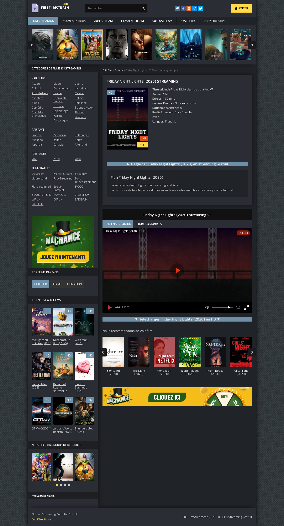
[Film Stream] (48, 8)
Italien (57, 139)
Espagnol (38, 139)
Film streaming (43, 20)
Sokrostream (162, 20)
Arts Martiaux (40, 93)
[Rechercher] (143, 8)
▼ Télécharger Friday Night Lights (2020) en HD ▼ (177, 319)
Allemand (81, 144)
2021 (34, 159)
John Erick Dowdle (180, 112)
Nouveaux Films (185, 103)
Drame (167, 103)
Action (36, 83)
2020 (165, 94)
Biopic (36, 102)
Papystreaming (215, 20)
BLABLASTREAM (41, 194)
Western (80, 117)
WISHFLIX (37, 204)
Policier (79, 98)
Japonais (37, 144)
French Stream (62, 173)
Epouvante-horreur (60, 99)
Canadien (59, 144)
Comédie (37, 107)
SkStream (188, 20)
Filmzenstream (132, 20)
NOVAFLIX (59, 194)
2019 (78, 159)
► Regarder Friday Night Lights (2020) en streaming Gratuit (177, 164)
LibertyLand (39, 178)
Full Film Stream (42, 519)
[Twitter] (200, 8)
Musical (79, 93)
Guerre (79, 83)
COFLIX (57, 199)
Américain (175, 107)
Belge (78, 139)
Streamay (81, 173)
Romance (81, 102)
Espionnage (60, 111)
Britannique (82, 135)
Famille (58, 115)
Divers (57, 83)
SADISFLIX (81, 199)
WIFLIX (36, 199)
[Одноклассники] (188, 8)
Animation (38, 88)
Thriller (79, 112)
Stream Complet (58, 188)
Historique (81, 88)
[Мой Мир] (194, 8)
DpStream (38, 173)
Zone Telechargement (84, 180)
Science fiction (84, 107)
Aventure (37, 98)
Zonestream (103, 20)
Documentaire (62, 88)
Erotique (58, 106)
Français (37, 135)
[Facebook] (183, 8)
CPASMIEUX (82, 194)
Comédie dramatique (39, 114)
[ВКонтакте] (177, 8)
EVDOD (79, 186)
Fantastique (60, 120)
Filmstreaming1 (41, 186)
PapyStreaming (63, 178)
